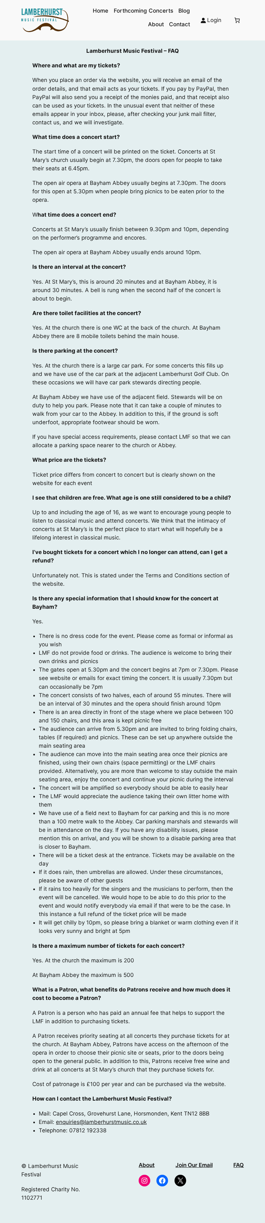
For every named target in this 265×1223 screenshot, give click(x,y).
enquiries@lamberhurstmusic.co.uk (101, 1122)
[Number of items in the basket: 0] (237, 20)
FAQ (238, 1165)
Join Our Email (194, 1165)
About (146, 1165)
